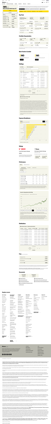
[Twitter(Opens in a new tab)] (9, 354)
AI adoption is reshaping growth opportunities (20, 302)
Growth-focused (4, 316)
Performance (29, 11)
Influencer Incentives (41, 353)
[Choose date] (40, 210)
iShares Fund (23, 362)
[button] (46, 2)
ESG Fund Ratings (31, 407)
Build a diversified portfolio (36, 300)
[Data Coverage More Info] (46, 156)
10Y (30, 210)
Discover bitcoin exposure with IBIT (12, 336)
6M (23, 210)
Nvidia (3, 333)
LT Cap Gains (46, 228)
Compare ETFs (4, 300)
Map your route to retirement (28, 326)
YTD (21, 210)
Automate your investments (12, 304)
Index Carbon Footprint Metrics (38, 407)
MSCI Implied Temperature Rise (26, 408)
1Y (25, 210)
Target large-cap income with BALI (12, 327)
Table (46, 121)
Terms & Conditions (40, 347)
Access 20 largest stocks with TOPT (12, 331)
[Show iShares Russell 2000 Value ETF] (24, 194)
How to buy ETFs (28, 312)
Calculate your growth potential (37, 298)
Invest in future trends (13, 317)
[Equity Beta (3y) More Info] (39, 42)
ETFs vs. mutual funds (29, 313)
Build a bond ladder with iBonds (12, 307)
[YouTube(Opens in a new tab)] (10, 354)
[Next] (40, 91)
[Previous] (28, 91)
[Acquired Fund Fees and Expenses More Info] (30, 258)
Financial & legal (36, 308)
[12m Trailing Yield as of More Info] (8, 21)
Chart (43, 121)
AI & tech (3, 321)
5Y (28, 210)
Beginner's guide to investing (28, 302)
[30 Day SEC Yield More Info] (34, 38)
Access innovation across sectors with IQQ (12, 334)
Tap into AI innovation (13, 318)
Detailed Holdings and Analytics (25, 96)
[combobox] (23, 68)
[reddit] (2, 354)
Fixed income (4, 322)
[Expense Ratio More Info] (24, 262)
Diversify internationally (12, 313)
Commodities (4, 309)
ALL (32, 210)
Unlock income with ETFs (13, 309)
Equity (3, 305)
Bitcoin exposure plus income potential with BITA (13, 325)
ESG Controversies (19, 408)
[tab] (21, 165)
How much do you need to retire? (28, 330)
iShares (6, 0)
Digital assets (4, 317)
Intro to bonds (28, 318)
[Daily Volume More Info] (43, 17)
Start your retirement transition (29, 328)
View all (27, 322)
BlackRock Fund (28, 362)
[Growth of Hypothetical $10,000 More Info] (32, 192)
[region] (10, 21)
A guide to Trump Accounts (28, 332)
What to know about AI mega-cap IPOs (21, 312)
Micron (3, 332)
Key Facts (21, 11)
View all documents (36, 309)
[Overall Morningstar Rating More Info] (29, 151)
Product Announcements (29, 350)
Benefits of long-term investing (29, 304)
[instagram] (4, 354)
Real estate (3, 310)
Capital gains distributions (35, 305)
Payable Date (29, 228)
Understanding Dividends (32, 226)
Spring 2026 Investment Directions (21, 309)
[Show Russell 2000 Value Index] (33, 194)
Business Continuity (41, 350)
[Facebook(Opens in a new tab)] (6, 354)
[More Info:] (29, 96)
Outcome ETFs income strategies (20, 304)
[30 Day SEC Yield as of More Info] (8, 19)
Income (40, 228)
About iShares (28, 347)
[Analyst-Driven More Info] (39, 156)
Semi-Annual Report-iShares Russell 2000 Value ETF (42, 281)
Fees (37, 11)
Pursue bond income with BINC (13, 329)
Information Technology (3, 329)
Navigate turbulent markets (12, 315)
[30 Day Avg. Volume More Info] (40, 28)
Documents (40, 11)
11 (37, 248)
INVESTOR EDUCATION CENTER (29, 298)
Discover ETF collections (4, 302)
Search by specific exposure (4, 326)
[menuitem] (3, 3)
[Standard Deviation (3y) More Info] (26, 42)
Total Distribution (34, 228)
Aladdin (9, 0)
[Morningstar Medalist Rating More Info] (45, 151)
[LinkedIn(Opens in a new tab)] (7, 354)
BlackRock (3, 0)
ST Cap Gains (42, 228)
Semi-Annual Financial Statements (24, 281)
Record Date (21, 228)
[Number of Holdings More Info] (25, 38)
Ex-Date (25, 228)
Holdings (25, 11)
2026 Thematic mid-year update (21, 299)
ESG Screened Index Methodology (12, 408)
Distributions (34, 11)
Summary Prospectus (22, 278)
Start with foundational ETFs (12, 302)
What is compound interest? (28, 306)
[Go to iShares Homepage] (5, 2)
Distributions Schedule (24, 226)
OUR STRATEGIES (12, 298)
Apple (3, 327)
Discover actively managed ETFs (12, 320)
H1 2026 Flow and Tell (21, 313)
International (4, 318)
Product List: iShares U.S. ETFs (39, 278)
